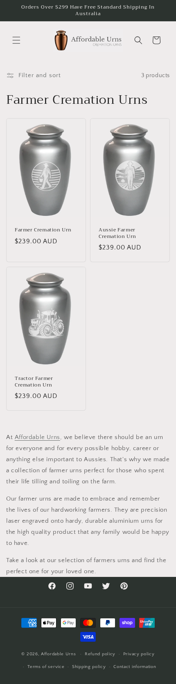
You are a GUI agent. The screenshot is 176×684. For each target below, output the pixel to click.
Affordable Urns (37, 437)
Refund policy (100, 654)
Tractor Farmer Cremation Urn (34, 381)
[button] (16, 40)
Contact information (134, 666)
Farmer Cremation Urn (43, 230)
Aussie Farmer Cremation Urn (117, 233)
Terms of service (45, 666)
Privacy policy (139, 654)
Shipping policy (89, 666)
